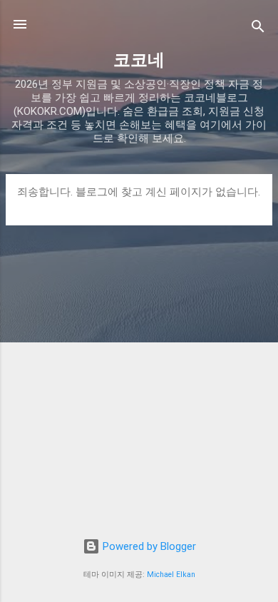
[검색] (258, 29)
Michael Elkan (171, 574)
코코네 (139, 60)
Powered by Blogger (148, 546)
